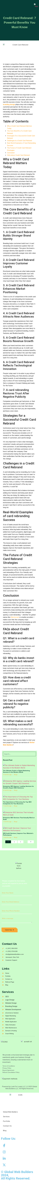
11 (30, 842)
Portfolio (6, 1121)
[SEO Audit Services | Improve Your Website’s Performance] (19, 830)
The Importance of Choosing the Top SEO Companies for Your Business (17, 802)
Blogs (15, 774)
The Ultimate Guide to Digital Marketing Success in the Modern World (16, 771)
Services (6, 1117)
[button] (5, 5)
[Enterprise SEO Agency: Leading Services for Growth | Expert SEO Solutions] (19, 783)
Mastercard (15, 617)
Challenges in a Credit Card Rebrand (19, 141)
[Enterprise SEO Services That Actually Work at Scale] (19, 815)
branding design (9, 104)
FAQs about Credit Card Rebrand (18, 155)
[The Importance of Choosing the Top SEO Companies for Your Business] (19, 799)
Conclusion (11, 153)
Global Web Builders (10, 1112)
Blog (4, 1131)
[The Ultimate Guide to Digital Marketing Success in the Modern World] (19, 768)
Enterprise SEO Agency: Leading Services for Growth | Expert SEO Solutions (18, 787)
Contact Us (7, 1126)
